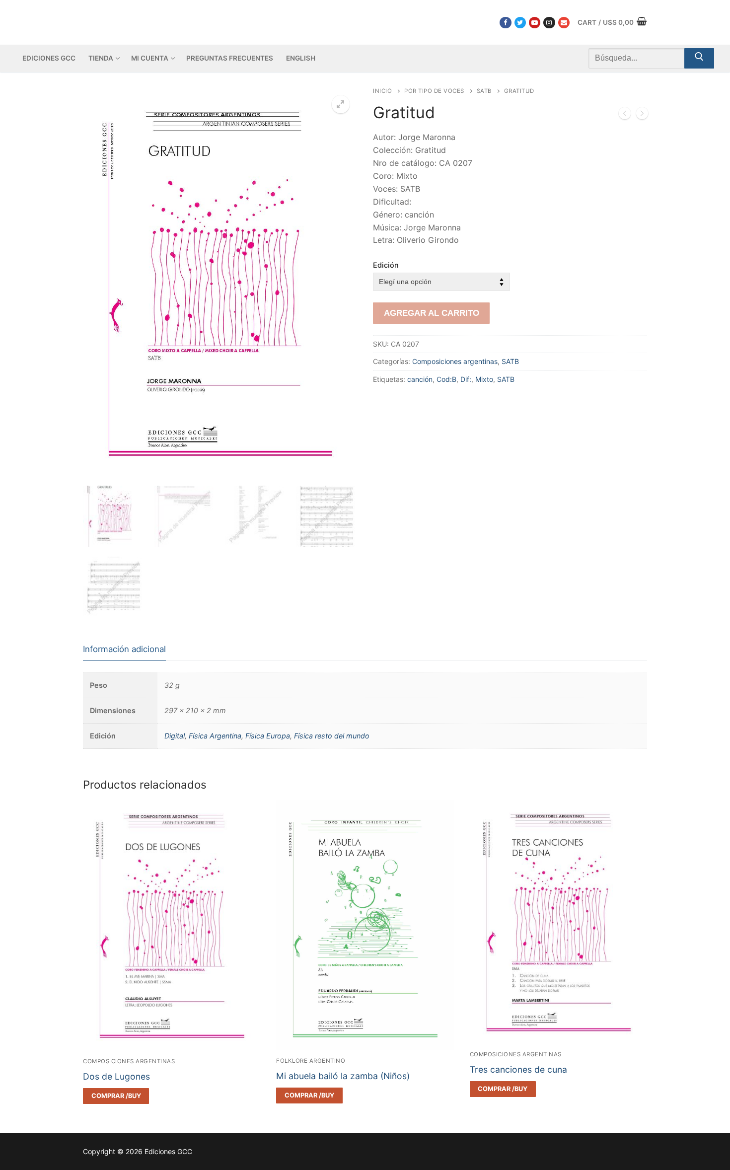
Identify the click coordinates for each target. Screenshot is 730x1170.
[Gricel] (642, 115)
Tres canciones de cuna (518, 1069)
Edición (386, 265)
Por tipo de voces (434, 90)
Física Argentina (215, 735)
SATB (484, 90)
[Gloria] (625, 115)
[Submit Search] (699, 58)
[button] (341, 104)
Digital (174, 735)
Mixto (484, 379)
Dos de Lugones (116, 1076)
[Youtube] (534, 22)
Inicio (382, 90)
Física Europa (267, 735)
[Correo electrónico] (564, 22)
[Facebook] (505, 22)
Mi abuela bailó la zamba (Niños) (343, 1076)
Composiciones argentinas (455, 361)
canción (420, 379)
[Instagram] (549, 22)
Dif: (465, 379)
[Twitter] (520, 22)
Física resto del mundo (331, 735)
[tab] (124, 650)
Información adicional (124, 649)
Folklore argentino (310, 1060)
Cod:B (446, 379)
